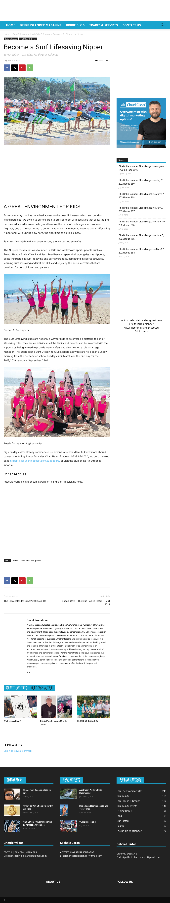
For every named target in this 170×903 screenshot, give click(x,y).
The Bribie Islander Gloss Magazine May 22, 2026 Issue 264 (141, 251)
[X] (14, 67)
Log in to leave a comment (18, 750)
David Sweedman (37, 620)
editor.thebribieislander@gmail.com (141, 320)
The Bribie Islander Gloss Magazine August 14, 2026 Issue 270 (141, 168)
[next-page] (11, 731)
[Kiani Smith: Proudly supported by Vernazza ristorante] (12, 826)
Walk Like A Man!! (12, 721)
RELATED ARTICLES (16, 688)
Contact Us (132, 25)
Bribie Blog (75, 25)
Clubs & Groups (19, 34)
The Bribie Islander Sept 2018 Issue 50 (25, 601)
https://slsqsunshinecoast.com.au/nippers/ (35, 460)
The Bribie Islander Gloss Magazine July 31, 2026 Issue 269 (141, 182)
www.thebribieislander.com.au (141, 327)
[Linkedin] (29, 672)
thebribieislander (143, 323)
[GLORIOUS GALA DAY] (93, 707)
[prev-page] (6, 731)
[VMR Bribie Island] (68, 826)
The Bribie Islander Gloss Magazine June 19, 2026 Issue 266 (142, 223)
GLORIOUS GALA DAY (87, 721)
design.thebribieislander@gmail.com (139, 857)
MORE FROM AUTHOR (42, 688)
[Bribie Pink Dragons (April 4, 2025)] (56, 707)
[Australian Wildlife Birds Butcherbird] (68, 794)
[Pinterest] (22, 67)
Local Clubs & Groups (40, 34)
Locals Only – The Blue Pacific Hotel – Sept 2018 (86, 603)
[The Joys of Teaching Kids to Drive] (12, 794)
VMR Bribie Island (87, 822)
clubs (15, 560)
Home (10, 25)
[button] (162, 25)
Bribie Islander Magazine (40, 25)
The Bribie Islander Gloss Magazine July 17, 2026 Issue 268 (141, 196)
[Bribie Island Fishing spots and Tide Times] (64, 810)
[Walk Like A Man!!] (20, 707)
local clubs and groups (31, 560)
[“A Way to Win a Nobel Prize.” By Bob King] (12, 810)
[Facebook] (7, 67)
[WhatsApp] (30, 67)
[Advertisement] (57, 172)
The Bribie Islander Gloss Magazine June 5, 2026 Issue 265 (141, 237)
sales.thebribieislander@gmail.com (82, 855)
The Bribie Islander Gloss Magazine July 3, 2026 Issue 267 (141, 209)
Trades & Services (103, 25)
